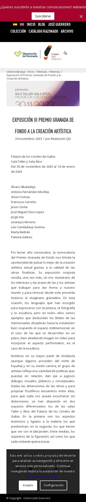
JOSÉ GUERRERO (59, 24)
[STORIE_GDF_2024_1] (43, 93)
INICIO (31, 24)
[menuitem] (15, 24)
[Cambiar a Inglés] (22, 24)
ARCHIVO (67, 31)
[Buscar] (63, 53)
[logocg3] (43, 53)
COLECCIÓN (18, 31)
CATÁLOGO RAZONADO (43, 31)
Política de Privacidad (43, 476)
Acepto (28, 485)
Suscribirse (43, 16)
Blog (41, 24)
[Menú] (73, 53)
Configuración (54, 485)
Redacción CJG (61, 139)
